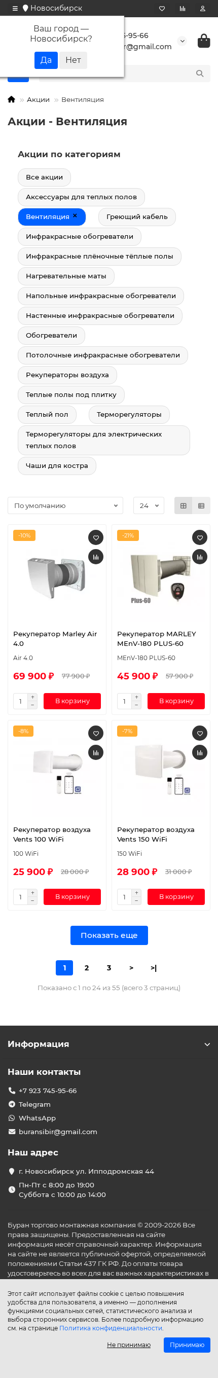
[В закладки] (95, 537)
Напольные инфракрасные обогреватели (101, 296)
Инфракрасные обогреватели (79, 236)
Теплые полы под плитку (71, 394)
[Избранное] (162, 8)
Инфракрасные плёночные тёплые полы (99, 256)
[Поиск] (200, 73)
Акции (38, 99)
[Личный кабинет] (202, 8)
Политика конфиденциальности (110, 1328)
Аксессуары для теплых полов (81, 197)
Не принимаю (129, 1345)
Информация (38, 1044)
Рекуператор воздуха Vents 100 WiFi (52, 834)
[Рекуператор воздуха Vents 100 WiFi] (57, 771)
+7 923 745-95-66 (48, 1090)
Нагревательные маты (66, 276)
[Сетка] (183, 505)
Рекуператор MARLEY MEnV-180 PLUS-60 (156, 638)
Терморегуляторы (129, 414)
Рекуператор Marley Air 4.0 (55, 638)
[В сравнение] (95, 556)
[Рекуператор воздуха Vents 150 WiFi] (161, 771)
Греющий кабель (137, 216)
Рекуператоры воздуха (67, 375)
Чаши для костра (57, 465)
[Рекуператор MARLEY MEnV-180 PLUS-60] (161, 576)
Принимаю (187, 1345)
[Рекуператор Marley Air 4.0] (57, 576)
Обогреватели (51, 335)
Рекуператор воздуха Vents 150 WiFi (156, 834)
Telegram (35, 1104)
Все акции (44, 177)
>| (154, 967)
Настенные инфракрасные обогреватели (100, 315)
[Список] (201, 505)
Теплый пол (47, 414)
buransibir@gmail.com (58, 1132)
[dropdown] (15, 8)
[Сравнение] (182, 8)
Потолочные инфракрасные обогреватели (103, 355)
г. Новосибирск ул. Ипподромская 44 (86, 1171)
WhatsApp (37, 1118)
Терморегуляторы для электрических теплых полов (94, 440)
